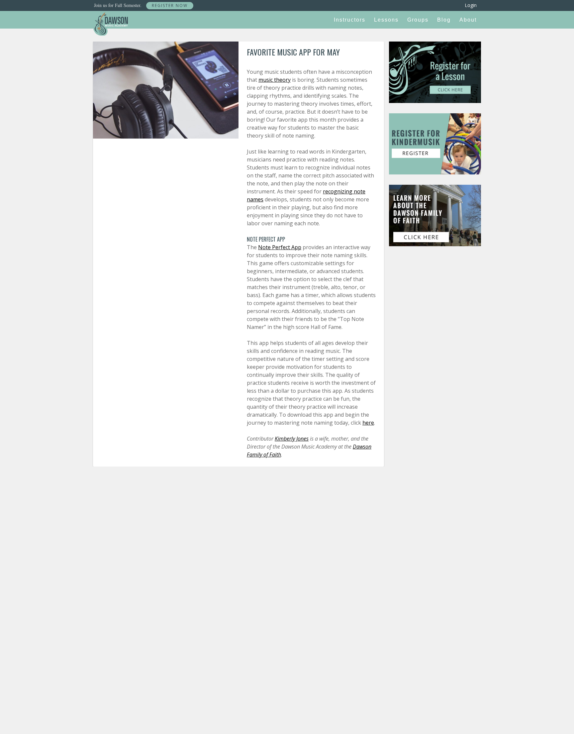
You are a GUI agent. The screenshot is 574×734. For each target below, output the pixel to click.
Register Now (170, 5)
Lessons (386, 20)
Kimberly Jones (292, 438)
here (368, 422)
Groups (418, 20)
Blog (444, 20)
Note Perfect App (279, 247)
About (468, 20)
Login (471, 5)
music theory (274, 79)
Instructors (349, 20)
